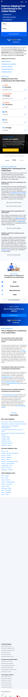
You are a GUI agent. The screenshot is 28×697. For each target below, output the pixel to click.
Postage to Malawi (5, 439)
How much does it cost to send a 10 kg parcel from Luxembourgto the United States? (11, 339)
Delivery (4, 28)
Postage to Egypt (5, 437)
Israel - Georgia (5, 475)
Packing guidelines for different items (9, 669)
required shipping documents (14, 383)
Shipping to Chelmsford (7, 443)
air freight (23, 351)
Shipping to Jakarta (6, 441)
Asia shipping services (5, 652)
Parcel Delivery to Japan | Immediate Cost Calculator (14, 424)
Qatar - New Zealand (6, 490)
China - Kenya (4, 477)
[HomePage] (14, 691)
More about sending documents (14, 206)
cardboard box (21, 221)
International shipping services (7, 656)
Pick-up (4, 23)
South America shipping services (8, 650)
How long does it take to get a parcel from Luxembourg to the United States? (12, 367)
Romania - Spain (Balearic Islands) (9, 461)
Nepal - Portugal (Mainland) (8, 482)
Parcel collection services (6, 684)
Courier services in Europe (6, 661)
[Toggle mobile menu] (26, 1)
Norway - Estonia (5, 459)
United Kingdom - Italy (6, 465)
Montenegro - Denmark (7, 469)
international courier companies (18, 192)
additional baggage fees (20, 218)
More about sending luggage (14, 228)
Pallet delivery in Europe (6, 680)
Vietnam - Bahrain (5, 480)
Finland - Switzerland (6, 457)
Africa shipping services (6, 654)
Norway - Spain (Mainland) (7, 463)
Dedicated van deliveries (6, 678)
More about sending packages (14, 202)
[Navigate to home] (6, 2)
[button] (14, 29)
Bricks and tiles (14, 286)
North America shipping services (8, 648)
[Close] (25, 25)
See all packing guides (14, 299)
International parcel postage (7, 663)
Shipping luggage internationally (7, 665)
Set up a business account (10, 150)
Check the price (14, 315)
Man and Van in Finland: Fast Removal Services (12, 421)
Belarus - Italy (4, 451)
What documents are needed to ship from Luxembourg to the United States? (13, 390)
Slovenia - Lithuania (6, 455)
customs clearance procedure (8, 381)
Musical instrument (14, 290)
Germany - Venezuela (6, 484)
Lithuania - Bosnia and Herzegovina (9, 453)
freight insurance (5, 249)
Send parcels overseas (6, 671)
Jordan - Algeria (5, 486)
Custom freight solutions (6, 676)
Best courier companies (6, 682)
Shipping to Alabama (6, 445)
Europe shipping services (6, 646)
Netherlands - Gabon (6, 488)
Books (14, 282)
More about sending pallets (14, 254)
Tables (15, 294)
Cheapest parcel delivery (6, 687)
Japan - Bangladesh (6, 492)
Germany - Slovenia (6, 467)
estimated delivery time (6, 377)
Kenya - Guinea (5, 494)
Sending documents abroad (7, 667)
